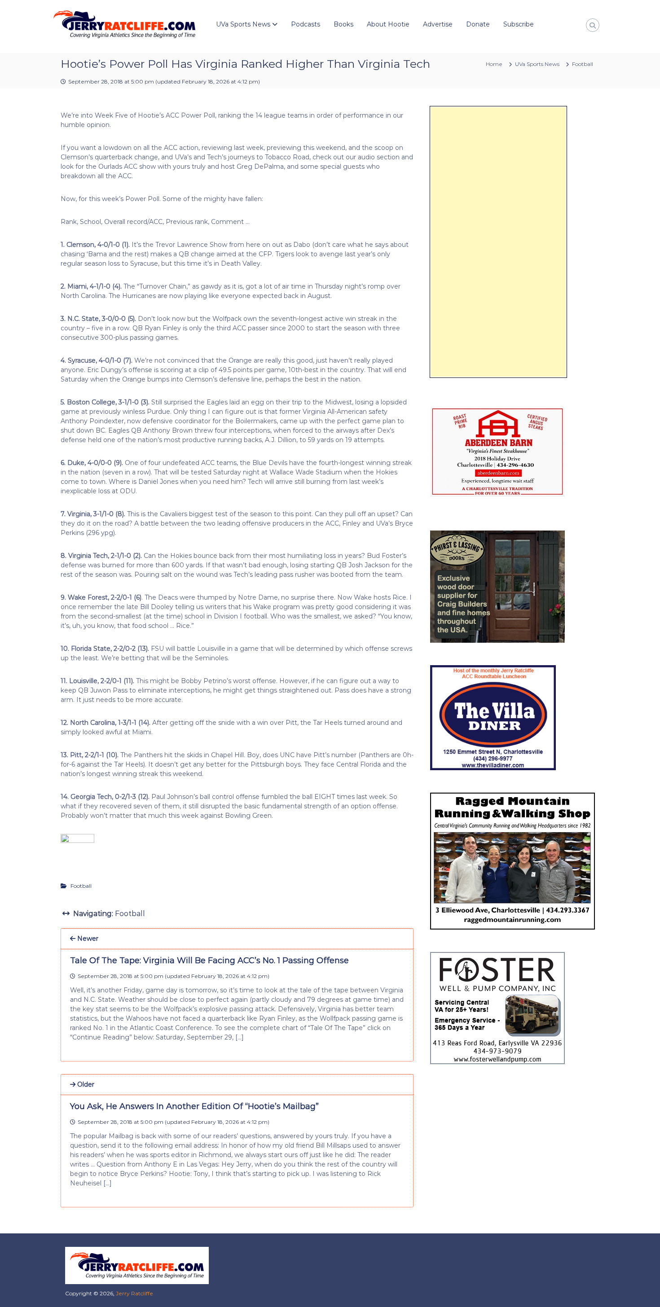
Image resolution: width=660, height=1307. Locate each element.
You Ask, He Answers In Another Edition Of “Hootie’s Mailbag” (194, 1106)
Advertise (438, 24)
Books (343, 24)
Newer (86, 938)
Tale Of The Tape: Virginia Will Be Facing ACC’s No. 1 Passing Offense (209, 960)
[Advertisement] (498, 242)
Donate (478, 24)
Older (84, 1084)
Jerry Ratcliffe (134, 1293)
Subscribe (518, 24)
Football (582, 64)
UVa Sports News (243, 24)
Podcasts (305, 24)
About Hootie (388, 24)
